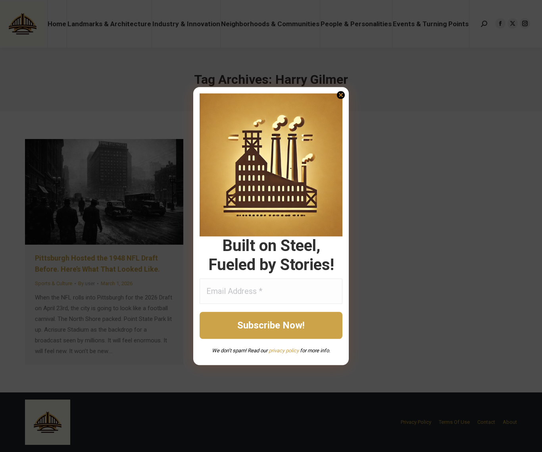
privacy (276, 350)
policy (291, 350)
